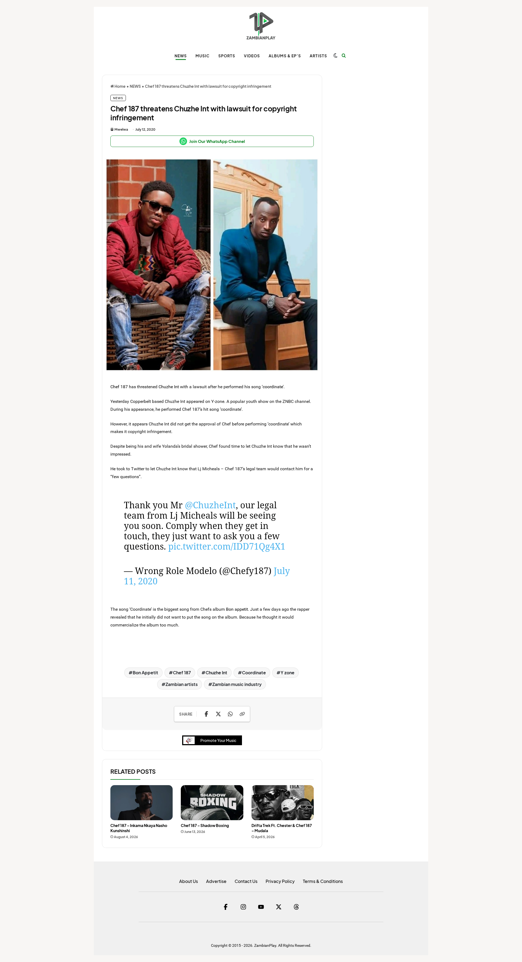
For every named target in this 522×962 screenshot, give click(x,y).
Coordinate (254, 672)
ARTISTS (318, 55)
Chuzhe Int (169, 387)
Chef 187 (119, 387)
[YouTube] (261, 907)
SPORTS (226, 55)
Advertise (216, 881)
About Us (188, 881)
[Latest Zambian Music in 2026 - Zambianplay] (261, 25)
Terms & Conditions (323, 881)
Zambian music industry (237, 684)
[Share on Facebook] (206, 713)
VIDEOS (252, 55)
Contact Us (246, 881)
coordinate (273, 387)
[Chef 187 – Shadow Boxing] (212, 802)
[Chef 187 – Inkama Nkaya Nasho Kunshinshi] (141, 802)
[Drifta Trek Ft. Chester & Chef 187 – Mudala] (282, 802)
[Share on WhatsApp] (230, 713)
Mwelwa (121, 129)
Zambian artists (182, 684)
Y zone (287, 672)
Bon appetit (237, 609)
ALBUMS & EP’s (285, 55)
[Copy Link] (242, 713)
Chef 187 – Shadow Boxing (205, 825)
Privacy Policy (280, 881)
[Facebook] (225, 907)
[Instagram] (243, 907)
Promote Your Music (218, 740)
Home (120, 86)
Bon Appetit (145, 672)
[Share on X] (218, 713)
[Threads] (296, 907)
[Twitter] (278, 907)
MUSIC (202, 55)
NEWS (181, 55)
